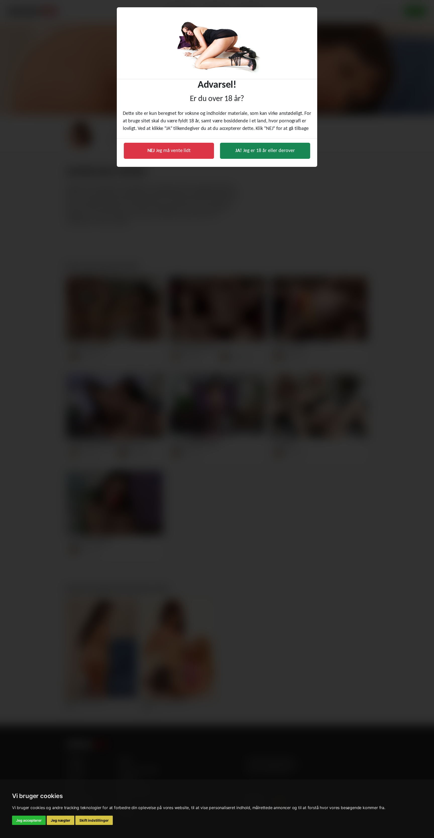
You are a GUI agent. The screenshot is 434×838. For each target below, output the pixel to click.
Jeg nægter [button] (60, 820)
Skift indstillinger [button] (94, 820)
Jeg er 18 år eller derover (265, 150)
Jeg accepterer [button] (29, 820)
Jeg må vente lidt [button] (169, 150)
